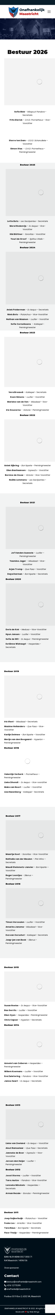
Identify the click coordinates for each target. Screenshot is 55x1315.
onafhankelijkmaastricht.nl (18, 1289)
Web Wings (34, 1312)
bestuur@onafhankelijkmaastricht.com (23, 1282)
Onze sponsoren (11, 1268)
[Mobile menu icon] (49, 11)
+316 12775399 (13, 1285)
